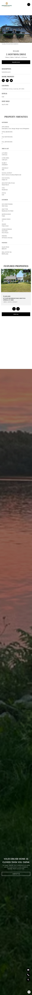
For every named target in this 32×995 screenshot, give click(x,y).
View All (16, 314)
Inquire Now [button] (16, 62)
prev (14, 309)
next (18, 309)
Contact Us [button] (16, 874)
